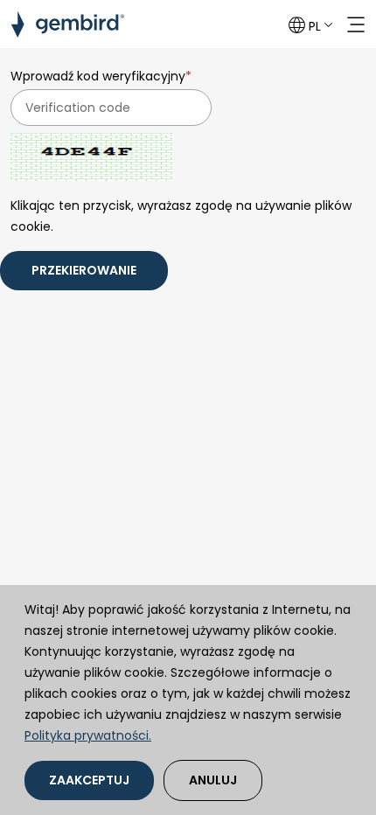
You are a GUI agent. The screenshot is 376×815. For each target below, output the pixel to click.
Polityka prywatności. (87, 735)
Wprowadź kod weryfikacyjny (100, 76)
